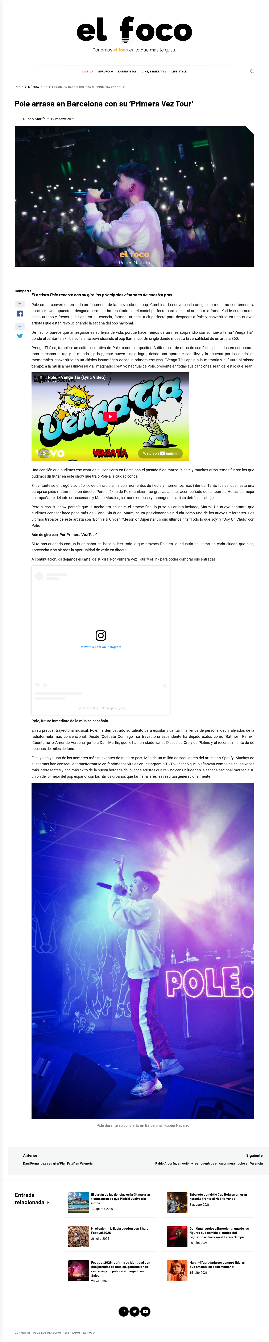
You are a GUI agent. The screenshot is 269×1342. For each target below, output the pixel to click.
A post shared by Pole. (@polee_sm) (100, 708)
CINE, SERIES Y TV (154, 71)
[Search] (252, 71)
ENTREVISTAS (127, 71)
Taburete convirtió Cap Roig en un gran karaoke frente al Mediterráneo (218, 1196)
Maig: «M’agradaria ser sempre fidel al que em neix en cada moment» (217, 1264)
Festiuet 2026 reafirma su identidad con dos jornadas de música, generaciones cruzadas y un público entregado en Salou (120, 1268)
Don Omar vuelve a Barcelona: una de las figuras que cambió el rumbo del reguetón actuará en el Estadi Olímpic (219, 1232)
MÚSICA (87, 71)
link (156, 559)
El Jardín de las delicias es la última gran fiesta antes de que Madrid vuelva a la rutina (120, 1198)
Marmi (206, 507)
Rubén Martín (34, 119)
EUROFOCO (105, 71)
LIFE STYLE (179, 71)
